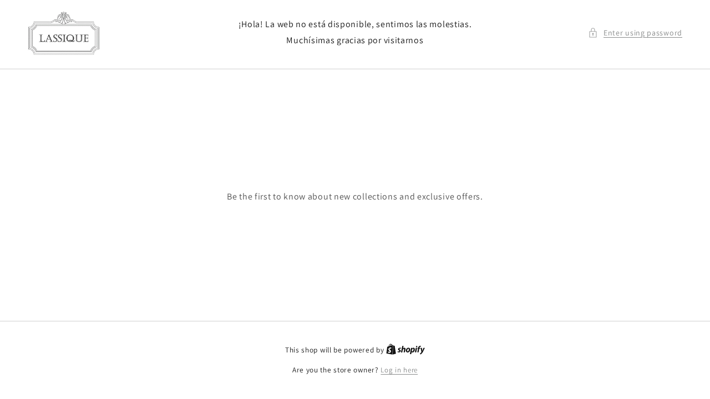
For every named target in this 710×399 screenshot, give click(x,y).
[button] (635, 33)
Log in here (399, 370)
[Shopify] (405, 350)
